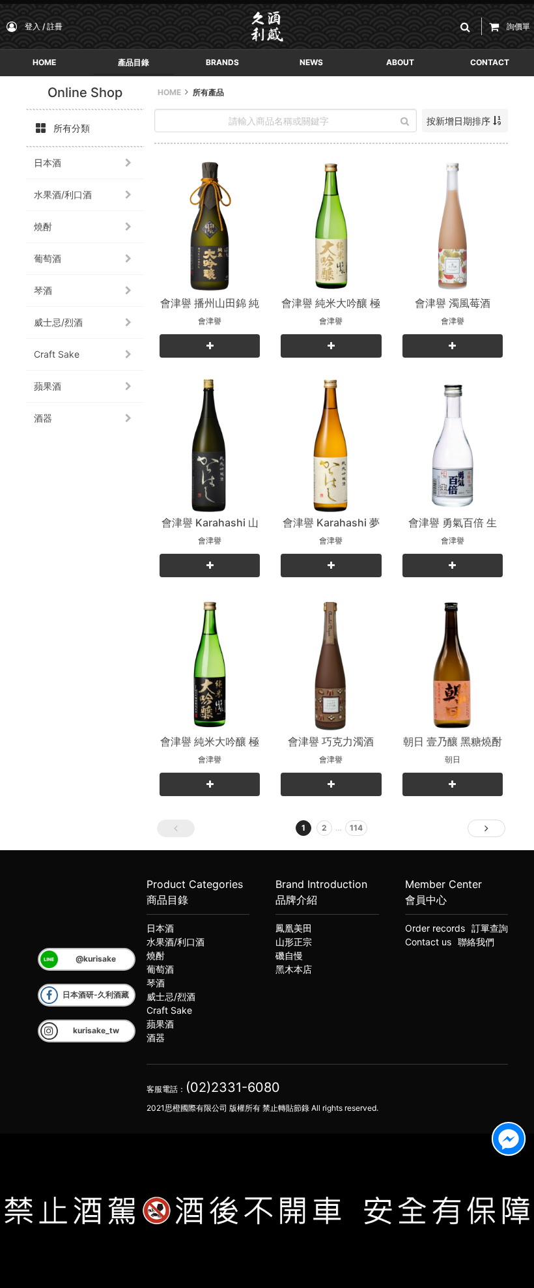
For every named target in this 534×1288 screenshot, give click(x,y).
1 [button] (303, 828)
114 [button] (356, 828)
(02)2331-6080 (233, 1087)
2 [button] (324, 828)
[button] (467, 26)
